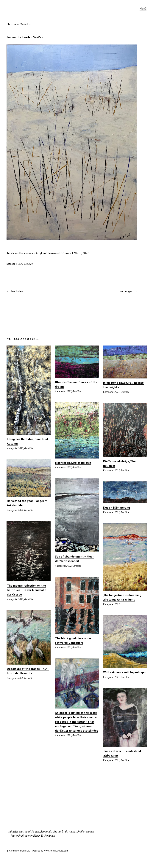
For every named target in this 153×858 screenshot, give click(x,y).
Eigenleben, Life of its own (73, 462)
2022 (20, 510)
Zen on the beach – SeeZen (25, 37)
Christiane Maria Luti (19, 24)
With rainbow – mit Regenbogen (124, 672)
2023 (20, 448)
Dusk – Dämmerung (116, 507)
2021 (20, 678)
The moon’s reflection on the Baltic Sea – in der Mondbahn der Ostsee (26, 590)
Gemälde (28, 263)
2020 (20, 263)
